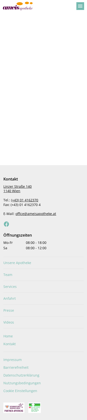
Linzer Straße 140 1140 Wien (17, 188)
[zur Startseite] (37, 6)
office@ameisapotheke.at (35, 213)
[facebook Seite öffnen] (6, 224)
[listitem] (43, 263)
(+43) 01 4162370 (24, 200)
